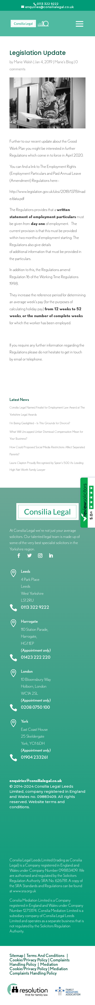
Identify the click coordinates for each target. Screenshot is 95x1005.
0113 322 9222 (35, 607)
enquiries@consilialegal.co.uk (36, 780)
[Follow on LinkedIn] (51, 555)
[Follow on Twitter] (29, 555)
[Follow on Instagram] (40, 555)
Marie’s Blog (64, 61)
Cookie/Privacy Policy (29, 959)
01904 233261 (34, 757)
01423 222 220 (35, 657)
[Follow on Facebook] (18, 555)
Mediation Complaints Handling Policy (39, 971)
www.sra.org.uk (24, 890)
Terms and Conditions (46, 955)
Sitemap (16, 955)
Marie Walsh (23, 61)
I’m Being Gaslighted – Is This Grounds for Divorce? (40, 423)
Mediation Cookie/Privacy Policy (34, 966)
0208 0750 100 (35, 707)
